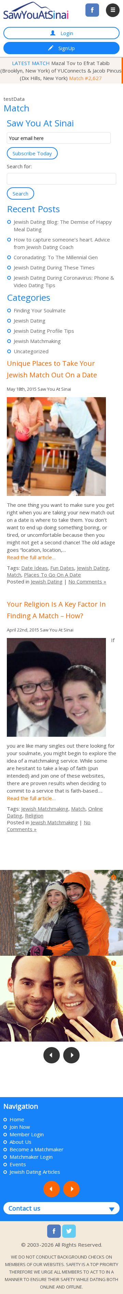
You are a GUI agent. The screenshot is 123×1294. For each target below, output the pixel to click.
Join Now (20, 1126)
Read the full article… (31, 557)
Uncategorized (31, 351)
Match (14, 574)
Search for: (19, 166)
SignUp (66, 48)
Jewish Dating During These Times (54, 267)
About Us (20, 1141)
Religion (34, 815)
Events (18, 1164)
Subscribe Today (32, 153)
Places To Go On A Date (52, 574)
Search (20, 193)
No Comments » (87, 581)
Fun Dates (62, 567)
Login (66, 33)
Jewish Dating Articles (35, 1171)
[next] (62, 1096)
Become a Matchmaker (37, 1149)
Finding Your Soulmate (40, 310)
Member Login (27, 1134)
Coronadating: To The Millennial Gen (56, 257)
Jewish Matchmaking (37, 341)
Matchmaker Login (31, 1156)
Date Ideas (34, 567)
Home (17, 1119)
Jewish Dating (29, 320)
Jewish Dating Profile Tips (44, 330)
